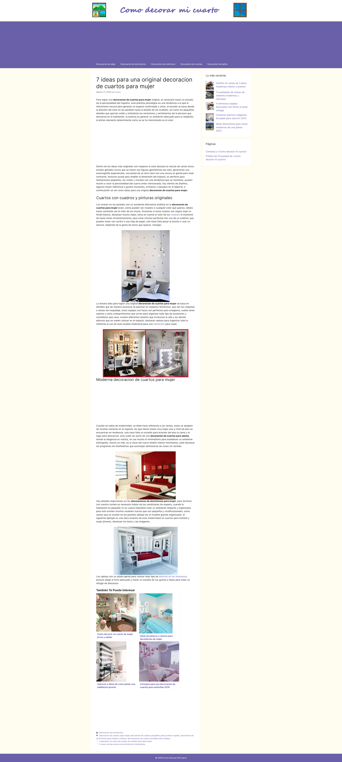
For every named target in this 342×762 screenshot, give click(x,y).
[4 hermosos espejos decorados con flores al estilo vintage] (210, 106)
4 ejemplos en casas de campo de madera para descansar (125, 741)
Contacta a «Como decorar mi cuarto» (226, 151)
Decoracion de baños (217, 64)
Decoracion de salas (105, 64)
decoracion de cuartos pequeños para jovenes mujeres (155, 735)
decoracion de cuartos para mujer (114, 735)
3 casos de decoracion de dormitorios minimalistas (122, 744)
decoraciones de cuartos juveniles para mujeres (149, 738)
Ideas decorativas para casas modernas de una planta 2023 (232, 127)
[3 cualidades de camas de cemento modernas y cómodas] (210, 95)
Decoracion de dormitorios (133, 64)
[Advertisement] (171, 40)
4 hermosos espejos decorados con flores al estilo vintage (232, 107)
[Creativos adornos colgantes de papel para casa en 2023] (210, 117)
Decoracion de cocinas (191, 64)
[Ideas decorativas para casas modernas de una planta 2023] (210, 126)
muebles (175, 214)
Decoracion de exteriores (163, 64)
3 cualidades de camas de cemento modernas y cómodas (230, 95)
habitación (159, 324)
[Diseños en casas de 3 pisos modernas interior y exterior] (210, 86)
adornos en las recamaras (173, 576)
